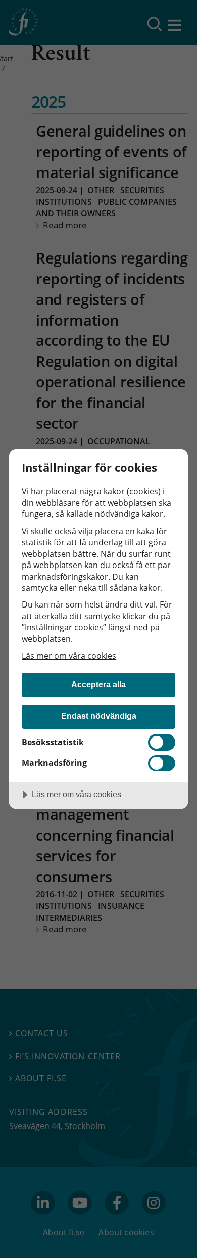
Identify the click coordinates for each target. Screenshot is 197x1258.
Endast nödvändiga (98, 715)
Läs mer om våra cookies (69, 655)
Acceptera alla (98, 684)
